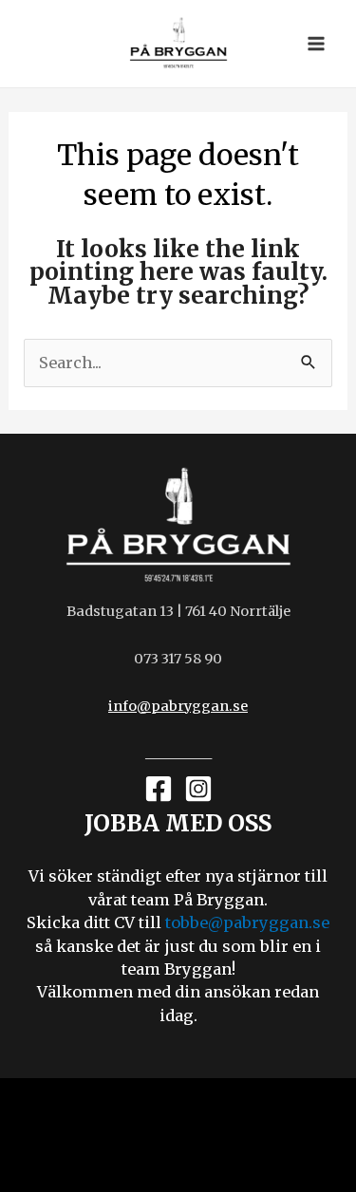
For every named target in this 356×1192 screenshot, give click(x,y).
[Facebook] (158, 788)
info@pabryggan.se (178, 706)
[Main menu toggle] (315, 44)
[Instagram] (198, 788)
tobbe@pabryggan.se (247, 922)
